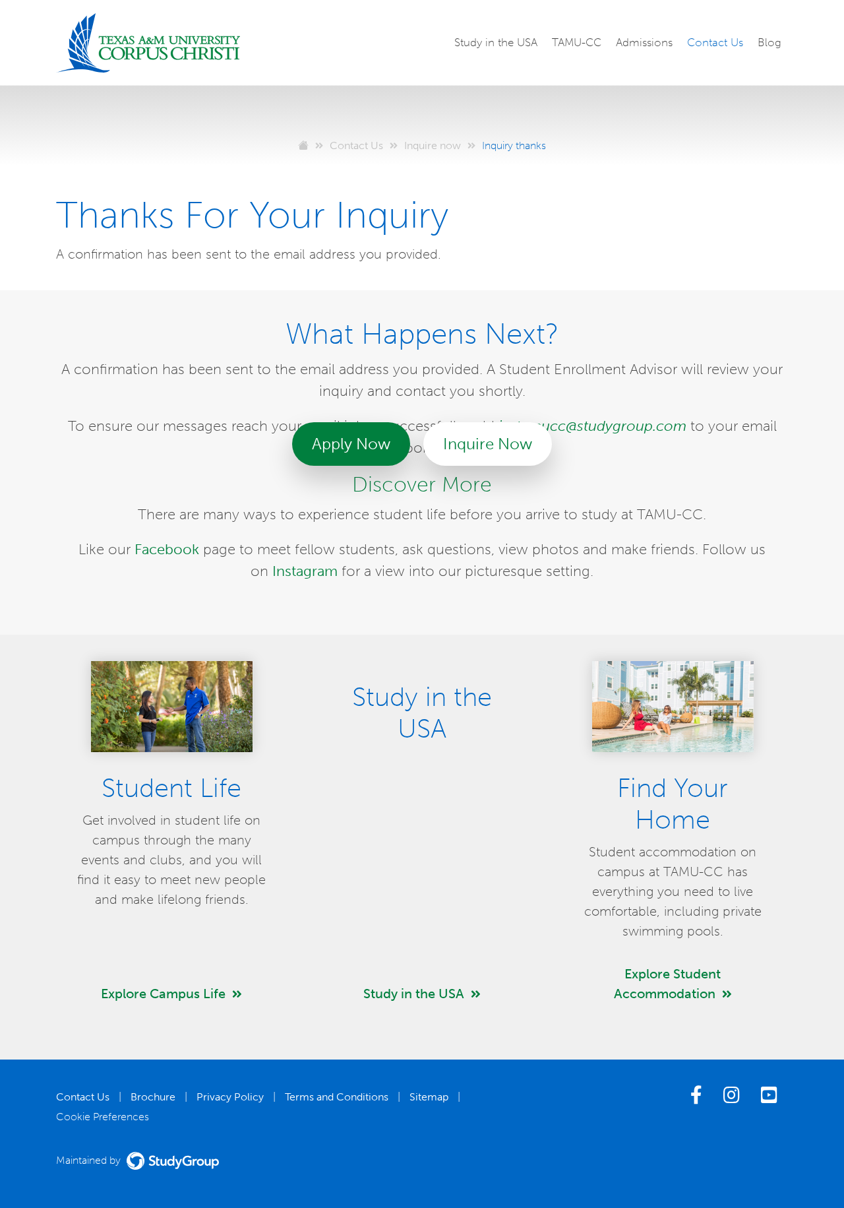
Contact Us (715, 42)
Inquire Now (487, 443)
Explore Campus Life (163, 993)
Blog (769, 42)
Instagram (305, 571)
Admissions (644, 42)
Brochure (153, 1097)
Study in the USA (495, 42)
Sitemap (428, 1097)
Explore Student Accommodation (667, 983)
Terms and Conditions (336, 1097)
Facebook (167, 549)
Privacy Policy (230, 1097)
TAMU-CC (576, 42)
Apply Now (351, 443)
